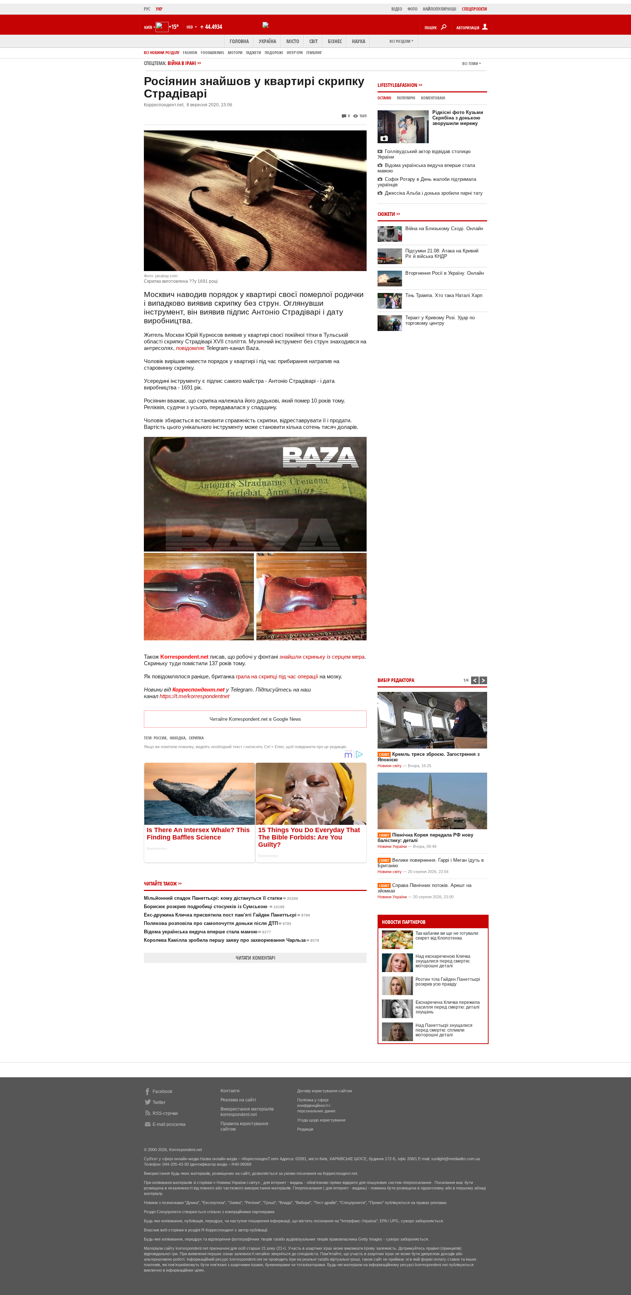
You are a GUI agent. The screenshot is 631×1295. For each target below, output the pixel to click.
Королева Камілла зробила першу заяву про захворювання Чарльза (231, 940)
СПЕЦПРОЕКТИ (474, 9)
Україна (267, 41)
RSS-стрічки (165, 1113)
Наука (358, 41)
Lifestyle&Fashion (397, 84)
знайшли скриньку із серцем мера (321, 657)
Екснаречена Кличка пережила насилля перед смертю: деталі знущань (448, 1007)
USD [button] (190, 27)
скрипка (196, 737)
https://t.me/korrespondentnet (194, 696)
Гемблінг (314, 52)
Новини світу (390, 765)
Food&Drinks (212, 52)
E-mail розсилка (169, 1124)
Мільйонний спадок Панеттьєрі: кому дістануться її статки (221, 898)
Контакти (230, 1090)
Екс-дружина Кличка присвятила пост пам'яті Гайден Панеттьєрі (227, 915)
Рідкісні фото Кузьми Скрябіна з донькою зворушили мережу (457, 118)
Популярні (406, 97)
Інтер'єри (295, 52)
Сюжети (386, 213)
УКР (159, 9)
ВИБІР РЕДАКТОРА (396, 680)
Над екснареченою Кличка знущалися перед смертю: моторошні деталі (443, 961)
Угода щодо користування (321, 1120)
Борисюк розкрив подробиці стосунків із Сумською (214, 906)
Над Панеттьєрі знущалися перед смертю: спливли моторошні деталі (444, 1030)
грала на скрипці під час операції (277, 676)
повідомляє (190, 348)
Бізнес (335, 41)
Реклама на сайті (238, 1099)
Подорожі (274, 52)
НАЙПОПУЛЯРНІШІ (439, 9)
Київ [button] (148, 27)
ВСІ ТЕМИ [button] (470, 63)
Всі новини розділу (161, 52)
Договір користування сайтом (324, 1091)
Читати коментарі (255, 957)
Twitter (159, 1102)
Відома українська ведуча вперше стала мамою (207, 931)
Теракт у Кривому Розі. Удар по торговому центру (440, 320)
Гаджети (253, 52)
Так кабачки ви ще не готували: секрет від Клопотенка (447, 936)
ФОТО (412, 9)
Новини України (392, 846)
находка (178, 737)
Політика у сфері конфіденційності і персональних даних (316, 1105)
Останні (384, 97)
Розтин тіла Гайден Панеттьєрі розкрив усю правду (448, 982)
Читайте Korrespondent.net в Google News (255, 719)
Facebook (162, 1091)
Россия (160, 737)
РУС (147, 9)
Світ (313, 41)
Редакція (305, 1129)
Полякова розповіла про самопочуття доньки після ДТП (217, 923)
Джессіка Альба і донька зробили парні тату (434, 193)
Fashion (190, 52)
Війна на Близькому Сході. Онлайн (444, 228)
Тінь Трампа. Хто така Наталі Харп (443, 295)
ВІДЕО (396, 9)
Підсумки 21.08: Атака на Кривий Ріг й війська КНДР (441, 253)
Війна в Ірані (182, 63)
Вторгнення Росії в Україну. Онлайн (444, 273)
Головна (239, 41)
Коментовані (433, 97)
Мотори (235, 52)
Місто (292, 41)
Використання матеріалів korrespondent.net (247, 1112)
